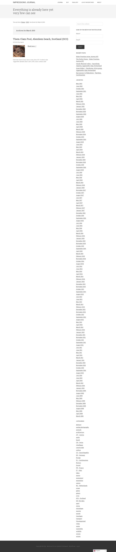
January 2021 (80, 106)
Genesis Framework (62, 546)
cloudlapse (79, 445)
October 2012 (80, 314)
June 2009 (79, 396)
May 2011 (79, 352)
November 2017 (81, 190)
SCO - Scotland (41, 59)
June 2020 (79, 122)
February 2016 (80, 236)
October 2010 (80, 368)
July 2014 (79, 266)
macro (78, 475)
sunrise (78, 511)
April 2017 (79, 203)
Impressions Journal (24, 2)
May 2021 (79, 96)
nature (28, 59)
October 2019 (80, 137)
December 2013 (80, 284)
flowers (78, 463)
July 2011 (79, 347)
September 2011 (81, 342)
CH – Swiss (79, 442)
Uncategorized (80, 521)
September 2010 (81, 370)
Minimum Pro (51, 546)
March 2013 (79, 304)
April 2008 (79, 413)
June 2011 (79, 350)
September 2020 (81, 114)
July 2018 (79, 172)
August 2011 (79, 345)
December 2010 (80, 363)
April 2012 (79, 325)
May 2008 (79, 411)
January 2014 (80, 281)
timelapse (79, 516)
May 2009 (79, 398)
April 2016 (79, 231)
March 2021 (79, 101)
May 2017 (79, 200)
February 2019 (80, 155)
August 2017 (80, 195)
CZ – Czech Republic (82, 452)
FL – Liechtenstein (82, 460)
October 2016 (80, 215)
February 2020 (80, 132)
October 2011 (80, 340)
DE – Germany (80, 455)
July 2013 (79, 297)
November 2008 (81, 406)
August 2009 (80, 393)
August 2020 (80, 116)
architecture (80, 432)
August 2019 (80, 142)
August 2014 (80, 264)
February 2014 (80, 279)
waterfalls (79, 529)
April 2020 (79, 127)
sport (77, 503)
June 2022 (79, 86)
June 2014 (79, 269)
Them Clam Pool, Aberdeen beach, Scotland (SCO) (40, 39)
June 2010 (79, 378)
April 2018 (79, 180)
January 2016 (80, 238)
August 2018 (80, 170)
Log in (78, 546)
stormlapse (79, 508)
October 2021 (80, 89)
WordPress (72, 546)
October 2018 (80, 165)
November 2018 (81, 162)
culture (78, 450)
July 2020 (79, 119)
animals (78, 430)
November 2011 (81, 337)
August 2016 (80, 221)
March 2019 (79, 152)
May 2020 (79, 124)
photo (35, 59)
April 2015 (79, 251)
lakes (78, 473)
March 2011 (79, 358)
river (77, 496)
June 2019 (79, 144)
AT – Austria (80, 435)
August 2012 (80, 319)
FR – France (80, 468)
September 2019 (81, 139)
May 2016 (79, 228)
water (46, 59)
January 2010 (80, 388)
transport (79, 518)
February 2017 (80, 208)
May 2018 (79, 177)
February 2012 (80, 330)
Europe (24, 59)
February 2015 (80, 256)
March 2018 (79, 182)
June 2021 (79, 94)
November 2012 (81, 312)
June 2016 (79, 226)
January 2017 (80, 210)
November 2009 (81, 391)
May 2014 (79, 271)
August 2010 (80, 373)
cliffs (33, 61)
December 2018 (80, 160)
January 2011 (80, 360)
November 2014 (81, 259)
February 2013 (80, 307)
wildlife (78, 531)
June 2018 (79, 175)
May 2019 (79, 147)
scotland (41, 61)
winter (78, 534)
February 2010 (80, 385)
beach (20, 59)
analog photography (82, 427)
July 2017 (79, 198)
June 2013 (79, 299)
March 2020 (79, 129)
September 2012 (81, 317)
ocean (31, 59)
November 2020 (81, 111)
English (97, 550)
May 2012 (79, 322)
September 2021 (81, 91)
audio (78, 437)
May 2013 (79, 302)
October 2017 (80, 193)
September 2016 (81, 218)
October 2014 (80, 261)
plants (78, 493)
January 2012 (80, 332)
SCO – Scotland (81, 498)
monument (79, 478)
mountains (79, 480)
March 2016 (79, 233)
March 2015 (79, 254)
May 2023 (79, 83)
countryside (80, 447)
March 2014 (79, 276)
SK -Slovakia (80, 501)
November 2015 (81, 243)
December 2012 (80, 309)
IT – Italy (79, 470)
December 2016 (80, 213)
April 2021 (79, 99)
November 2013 (81, 287)
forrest (78, 465)
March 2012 (79, 327)
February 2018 (80, 185)
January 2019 (80, 157)
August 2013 (80, 294)
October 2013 (80, 289)
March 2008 (79, 416)
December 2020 (81, 109)
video (78, 524)
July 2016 (79, 223)
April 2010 (79, 380)
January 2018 (80, 188)
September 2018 (81, 167)
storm (78, 506)
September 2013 (81, 292)
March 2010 (79, 383)
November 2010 (81, 365)
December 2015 (80, 241)
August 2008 (80, 408)
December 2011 (80, 335)
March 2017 (79, 205)
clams (29, 61)
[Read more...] (32, 46)
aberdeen (22, 61)
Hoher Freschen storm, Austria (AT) (87, 56)
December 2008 (81, 403)
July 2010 (79, 375)
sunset (78, 513)
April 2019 (79, 149)
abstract (78, 425)
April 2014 (79, 274)
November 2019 (81, 134)
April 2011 (79, 355)
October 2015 (80, 246)
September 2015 (81, 248)
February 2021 (80, 104)
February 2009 (80, 401)
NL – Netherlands (81, 485)
